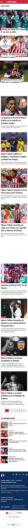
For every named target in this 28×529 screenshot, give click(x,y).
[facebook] (13, 474)
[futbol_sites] (6, 507)
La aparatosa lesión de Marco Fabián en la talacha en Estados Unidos (13, 120)
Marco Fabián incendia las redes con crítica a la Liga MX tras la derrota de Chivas (13, 228)
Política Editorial (18, 499)
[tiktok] (26, 474)
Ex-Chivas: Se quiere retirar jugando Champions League (14, 56)
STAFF (13, 480)
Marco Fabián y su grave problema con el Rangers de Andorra (13, 396)
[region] (14, 90)
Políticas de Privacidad (7, 499)
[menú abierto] (2, 2)
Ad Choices (4, 501)
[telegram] (23, 474)
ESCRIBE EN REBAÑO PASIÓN (8, 482)
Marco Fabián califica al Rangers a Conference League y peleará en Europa (13, 157)
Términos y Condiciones (7, 497)
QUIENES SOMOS (5, 480)
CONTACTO (19, 480)
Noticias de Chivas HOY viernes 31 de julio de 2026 (13, 30)
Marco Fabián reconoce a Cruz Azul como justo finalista (14, 191)
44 (21, 410)
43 (17, 410)
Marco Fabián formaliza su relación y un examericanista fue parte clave (13, 323)
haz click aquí (14, 492)
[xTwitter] (20, 474)
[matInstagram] (16, 474)
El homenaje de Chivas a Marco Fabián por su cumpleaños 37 (12, 81)
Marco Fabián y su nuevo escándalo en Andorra (11, 359)
